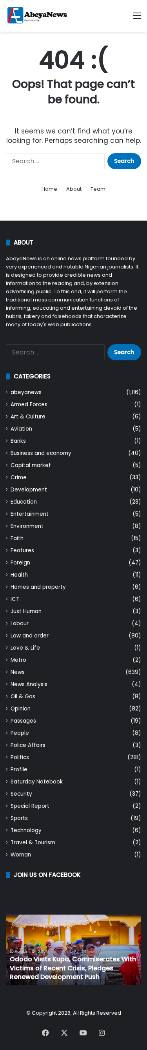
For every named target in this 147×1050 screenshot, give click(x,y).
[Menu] (137, 18)
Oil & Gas (23, 696)
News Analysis (29, 684)
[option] (73, 950)
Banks (18, 441)
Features (22, 550)
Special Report (30, 806)
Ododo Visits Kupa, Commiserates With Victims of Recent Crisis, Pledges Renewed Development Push (73, 968)
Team (98, 189)
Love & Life (25, 648)
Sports (19, 818)
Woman (21, 854)
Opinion (21, 708)
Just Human (26, 611)
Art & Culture (28, 416)
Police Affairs (28, 745)
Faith (17, 538)
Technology (26, 830)
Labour (20, 623)
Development (29, 489)
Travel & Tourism (33, 842)
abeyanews (26, 392)
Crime (19, 477)
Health (19, 575)
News (18, 672)
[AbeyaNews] (37, 15)
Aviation (21, 429)
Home (49, 189)
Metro (18, 660)
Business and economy (41, 453)
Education (24, 502)
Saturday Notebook (37, 781)
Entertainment (30, 514)
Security (21, 794)
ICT (15, 599)
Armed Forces (29, 404)
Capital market (31, 465)
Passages (23, 721)
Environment (27, 526)
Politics (20, 757)
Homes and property (38, 587)
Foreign (20, 562)
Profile (19, 769)
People (20, 733)
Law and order (30, 635)
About (74, 189)
